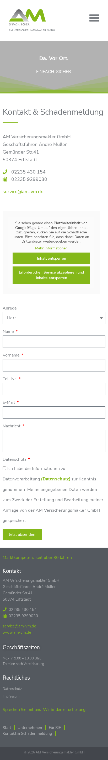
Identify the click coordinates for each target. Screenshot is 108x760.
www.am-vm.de (17, 632)
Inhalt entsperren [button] (51, 258)
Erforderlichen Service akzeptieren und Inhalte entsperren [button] (51, 275)
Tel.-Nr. (10, 379)
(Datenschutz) (55, 479)
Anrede (10, 308)
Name (9, 331)
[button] (94, 17)
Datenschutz (15, 459)
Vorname (12, 355)
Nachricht (12, 426)
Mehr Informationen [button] (51, 248)
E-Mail (9, 402)
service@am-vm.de (23, 191)
